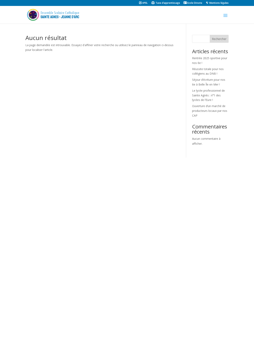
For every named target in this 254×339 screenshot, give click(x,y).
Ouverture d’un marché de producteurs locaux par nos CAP (209, 110)
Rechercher (219, 39)
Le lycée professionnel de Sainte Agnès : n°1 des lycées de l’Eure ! (208, 95)
